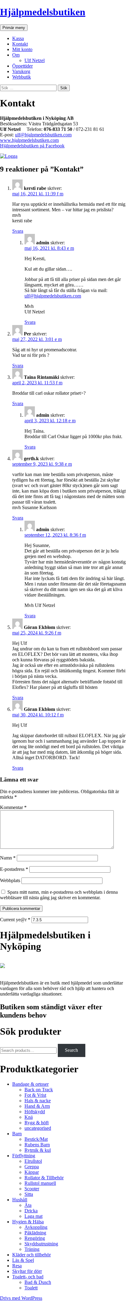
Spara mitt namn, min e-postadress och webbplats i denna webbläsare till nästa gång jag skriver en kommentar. (59, 894)
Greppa (31, 1166)
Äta (27, 1205)
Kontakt (20, 43)
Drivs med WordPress (21, 1298)
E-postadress (14, 869)
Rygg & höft (36, 1122)
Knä (28, 1117)
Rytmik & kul (37, 1150)
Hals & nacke (37, 1100)
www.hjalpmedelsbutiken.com (29, 140)
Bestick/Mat (36, 1139)
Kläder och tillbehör (31, 1254)
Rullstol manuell (40, 1183)
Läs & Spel (23, 1260)
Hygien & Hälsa (28, 1221)
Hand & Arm (37, 1106)
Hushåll (19, 1199)
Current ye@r (15, 919)
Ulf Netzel (34, 60)
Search (71, 1050)
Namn (8, 857)
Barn (17, 1133)
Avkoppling (35, 1227)
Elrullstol (33, 1161)
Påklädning (35, 1232)
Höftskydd (34, 1111)
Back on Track (38, 1089)
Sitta (28, 1194)
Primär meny (13, 27)
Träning (31, 1249)
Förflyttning (23, 1155)
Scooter (31, 1188)
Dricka (31, 1210)
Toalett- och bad (27, 1276)
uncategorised (37, 1128)
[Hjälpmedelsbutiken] (2, 972)
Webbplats (10, 880)
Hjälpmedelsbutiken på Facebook (32, 145)
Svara (17, 231)
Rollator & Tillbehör (44, 1177)
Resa (17, 1265)
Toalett (31, 1287)
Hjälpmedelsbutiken (42, 11)
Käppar (31, 1172)
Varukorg (21, 71)
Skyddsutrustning (41, 1243)
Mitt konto (22, 49)
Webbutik (21, 76)
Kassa (18, 38)
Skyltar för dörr (27, 1271)
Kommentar (13, 807)
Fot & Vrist (35, 1095)
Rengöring (34, 1238)
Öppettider (22, 65)
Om (16, 54)
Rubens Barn (37, 1144)
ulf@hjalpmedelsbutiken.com (43, 134)
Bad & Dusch (37, 1282)
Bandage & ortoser (30, 1084)
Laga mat (33, 1216)
